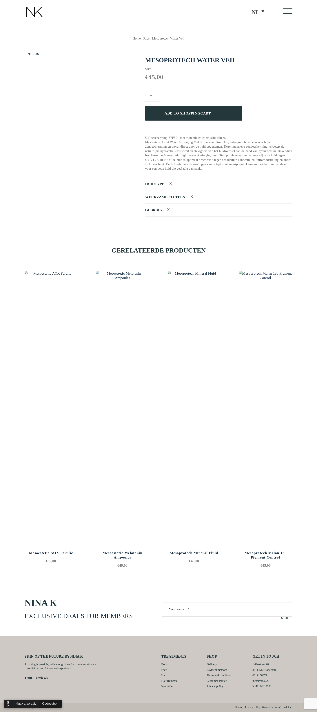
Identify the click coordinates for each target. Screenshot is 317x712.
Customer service (217, 680)
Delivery (212, 664)
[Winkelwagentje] (69, 13)
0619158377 (259, 675)
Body (164, 664)
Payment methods (217, 669)
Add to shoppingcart (188, 113)
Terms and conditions (219, 675)
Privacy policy (215, 686)
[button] (259, 11)
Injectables (167, 686)
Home (137, 38)
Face (146, 38)
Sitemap (239, 707)
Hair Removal (169, 680)
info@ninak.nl (260, 680)
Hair (163, 675)
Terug (33, 54)
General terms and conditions (277, 707)
